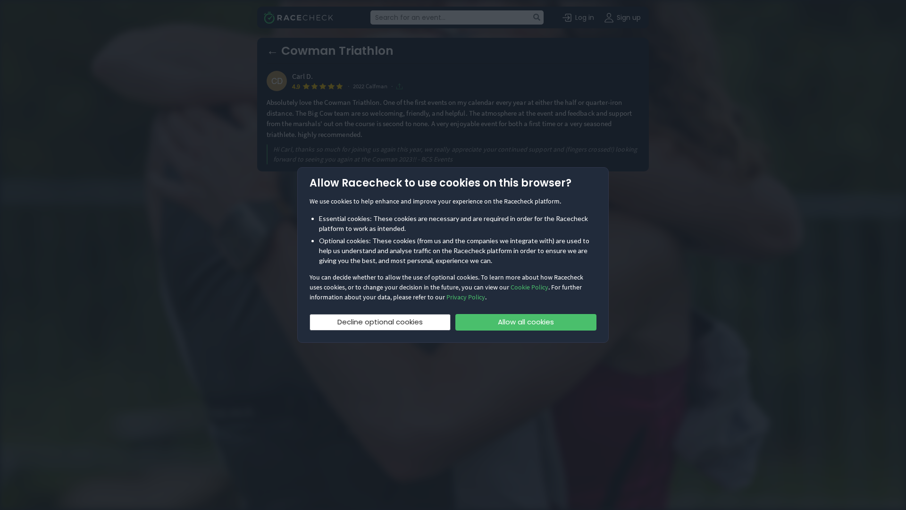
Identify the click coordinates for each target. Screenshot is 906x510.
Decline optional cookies (380, 322)
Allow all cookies (526, 322)
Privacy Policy (465, 297)
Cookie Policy (529, 287)
